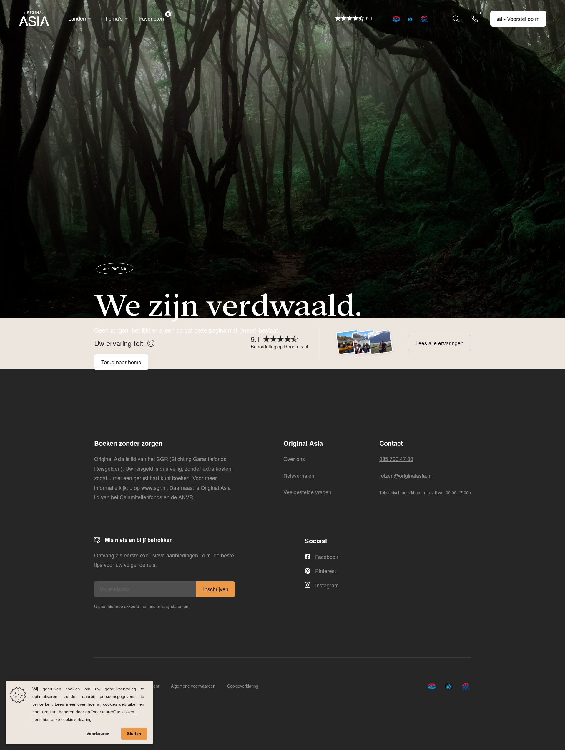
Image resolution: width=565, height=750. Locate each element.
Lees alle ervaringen (439, 343)
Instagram (327, 585)
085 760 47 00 (396, 458)
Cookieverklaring (242, 686)
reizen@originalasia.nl (405, 475)
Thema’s (112, 18)
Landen (77, 18)
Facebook (326, 556)
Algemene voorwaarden (193, 686)
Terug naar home (121, 362)
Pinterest (325, 570)
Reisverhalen (298, 475)
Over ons (294, 458)
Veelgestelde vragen (307, 492)
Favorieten (154, 16)
